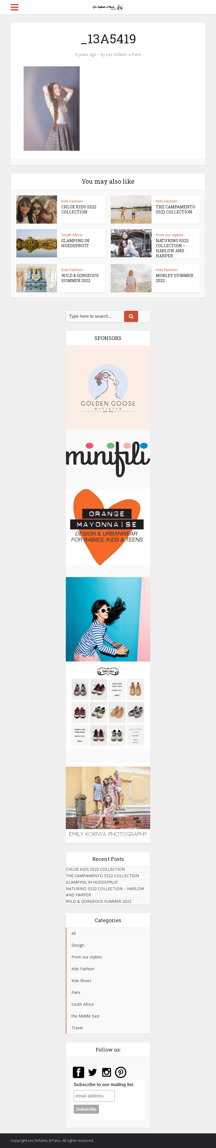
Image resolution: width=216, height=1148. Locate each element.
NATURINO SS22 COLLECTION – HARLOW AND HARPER (172, 248)
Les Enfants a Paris (123, 54)
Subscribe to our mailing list (103, 1084)
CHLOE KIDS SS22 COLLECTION (78, 209)
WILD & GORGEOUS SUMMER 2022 (80, 278)
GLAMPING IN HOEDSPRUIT (75, 243)
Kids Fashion (72, 201)
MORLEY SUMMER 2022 (174, 278)
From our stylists (170, 234)
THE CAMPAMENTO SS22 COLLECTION (175, 209)
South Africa (71, 234)
